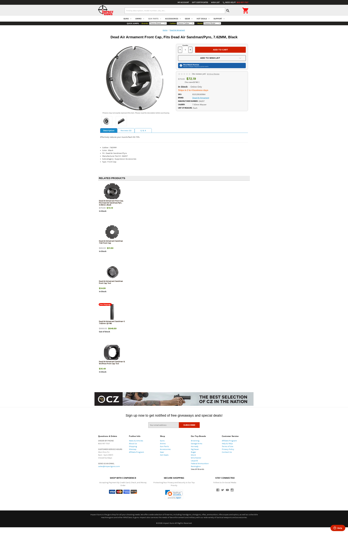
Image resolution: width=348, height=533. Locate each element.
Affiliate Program (136, 452)
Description (108, 130)
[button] (174, 494)
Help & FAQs (227, 443)
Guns (126, 18)
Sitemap (132, 449)
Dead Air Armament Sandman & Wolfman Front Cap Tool (112, 363)
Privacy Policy (228, 449)
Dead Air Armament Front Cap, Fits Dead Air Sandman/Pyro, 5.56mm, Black (111, 203)
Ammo (138, 18)
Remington (196, 466)
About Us (133, 443)
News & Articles (136, 441)
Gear (187, 18)
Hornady (194, 446)
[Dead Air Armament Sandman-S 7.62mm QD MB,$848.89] (112, 312)
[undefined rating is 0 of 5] (184, 74)
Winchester (196, 458)
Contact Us (227, 452)
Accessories (171, 18)
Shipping (133, 446)
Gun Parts (153, 18)
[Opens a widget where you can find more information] (337, 528)
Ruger (193, 452)
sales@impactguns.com (109, 466)
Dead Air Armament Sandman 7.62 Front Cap (111, 242)
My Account (183, 2)
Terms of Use (227, 446)
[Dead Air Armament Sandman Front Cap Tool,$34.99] (112, 272)
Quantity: (185, 45)
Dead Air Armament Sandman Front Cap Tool (111, 282)
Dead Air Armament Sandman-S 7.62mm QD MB (112, 322)
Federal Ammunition (200, 463)
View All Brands (197, 469)
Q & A (143, 130)
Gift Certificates (200, 2)
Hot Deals (202, 18)
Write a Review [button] (213, 74)
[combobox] (175, 11)
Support (218, 18)
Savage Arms (196, 443)
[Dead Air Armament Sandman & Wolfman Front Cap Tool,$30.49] (112, 352)
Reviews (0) (126, 130)
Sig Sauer (195, 449)
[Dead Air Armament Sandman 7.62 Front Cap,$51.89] (112, 232)
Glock (193, 455)
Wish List (215, 2)
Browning (195, 441)
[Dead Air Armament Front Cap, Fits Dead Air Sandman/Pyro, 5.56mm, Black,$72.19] (112, 192)
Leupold (194, 461)
